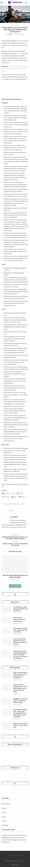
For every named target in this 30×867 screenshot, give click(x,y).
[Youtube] (17, 854)
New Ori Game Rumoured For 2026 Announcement (19, 619)
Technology (5, 825)
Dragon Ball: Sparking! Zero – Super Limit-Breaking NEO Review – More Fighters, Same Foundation (20, 713)
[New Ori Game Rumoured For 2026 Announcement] (15, 564)
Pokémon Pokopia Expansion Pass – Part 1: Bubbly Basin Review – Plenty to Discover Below (20, 688)
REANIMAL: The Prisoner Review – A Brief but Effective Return (20, 700)
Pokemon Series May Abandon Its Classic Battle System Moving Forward (20, 641)
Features (4, 808)
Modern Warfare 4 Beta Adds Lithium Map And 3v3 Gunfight (20, 630)
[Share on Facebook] (19, 511)
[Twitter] (13, 854)
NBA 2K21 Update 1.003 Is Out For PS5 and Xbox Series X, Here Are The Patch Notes (15, 68)
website (19, 53)
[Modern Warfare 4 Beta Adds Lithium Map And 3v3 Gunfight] (7, 630)
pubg (23, 504)
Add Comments (15, 586)
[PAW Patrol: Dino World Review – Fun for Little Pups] (7, 726)
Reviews (4, 821)
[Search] (28, 2)
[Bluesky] (20, 854)
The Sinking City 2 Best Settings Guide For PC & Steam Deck (20, 608)
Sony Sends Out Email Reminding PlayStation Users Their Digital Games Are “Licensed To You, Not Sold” (20, 654)
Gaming (4, 812)
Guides (4, 817)
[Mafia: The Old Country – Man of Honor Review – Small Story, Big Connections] (7, 675)
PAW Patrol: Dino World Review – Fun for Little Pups (20, 725)
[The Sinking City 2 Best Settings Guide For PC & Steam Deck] (7, 609)
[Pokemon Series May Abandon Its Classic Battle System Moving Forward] (7, 641)
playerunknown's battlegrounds (11, 504)
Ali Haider (9, 34)
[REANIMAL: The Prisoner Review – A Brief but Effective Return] (7, 701)
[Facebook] (9, 854)
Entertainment (6, 804)
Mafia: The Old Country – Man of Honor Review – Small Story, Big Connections (20, 675)
